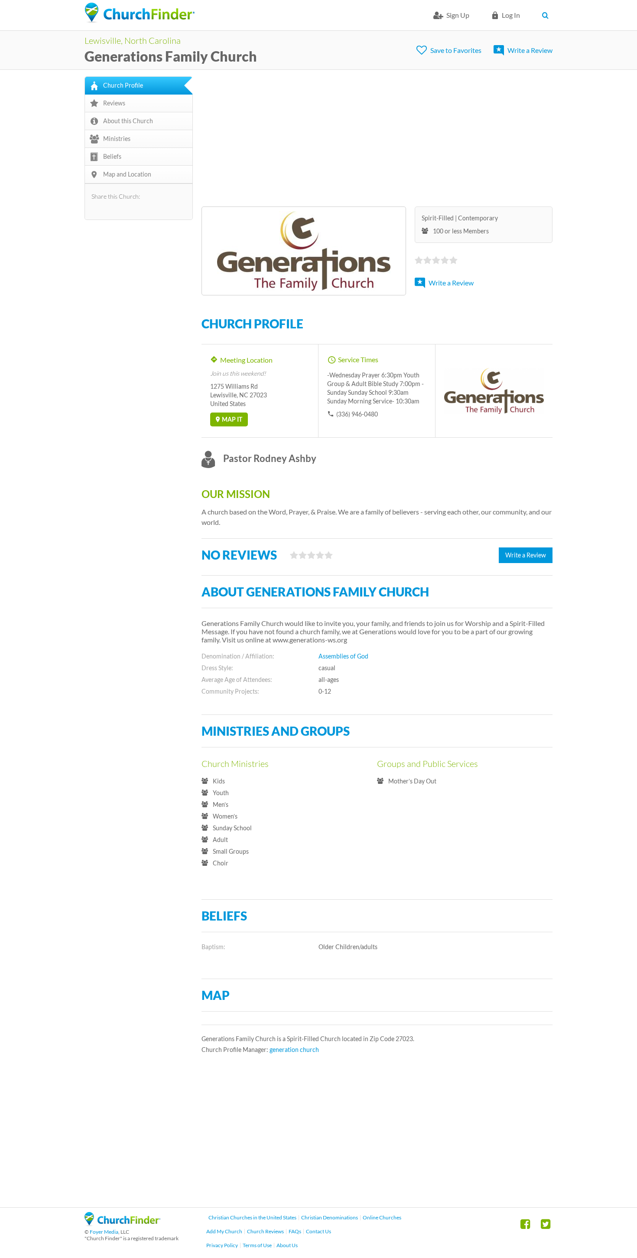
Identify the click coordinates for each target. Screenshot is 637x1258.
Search (547, 15)
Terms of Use (257, 1245)
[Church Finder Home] (122, 1223)
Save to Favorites (455, 50)
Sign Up (457, 15)
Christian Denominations (329, 1217)
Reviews (114, 103)
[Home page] (139, 13)
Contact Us (318, 1231)
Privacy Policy (222, 1245)
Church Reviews (265, 1231)
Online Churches (382, 1217)
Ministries (116, 138)
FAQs (295, 1231)
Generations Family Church (170, 56)
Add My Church (224, 1231)
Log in (511, 15)
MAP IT (232, 419)
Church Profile (123, 85)
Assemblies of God (343, 656)
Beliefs (112, 156)
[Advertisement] (377, 137)
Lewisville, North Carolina (132, 40)
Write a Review (529, 50)
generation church (294, 1049)
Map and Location (127, 174)
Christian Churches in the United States (252, 1217)
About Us (287, 1245)
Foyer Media (104, 1232)
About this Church (128, 120)
